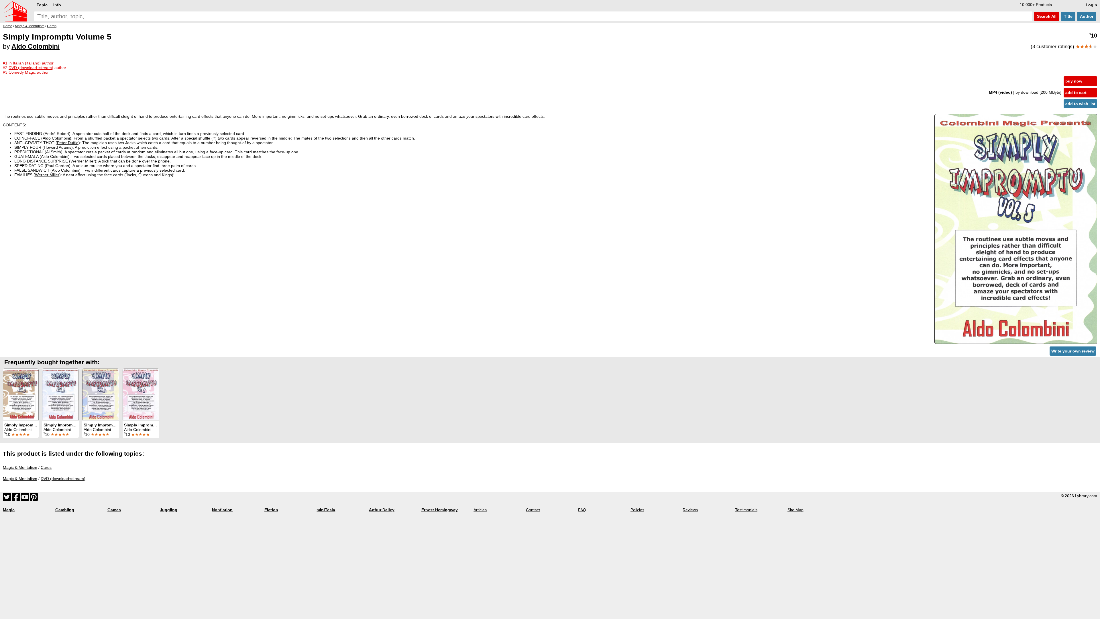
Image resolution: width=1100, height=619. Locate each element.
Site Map (795, 510)
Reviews (690, 510)
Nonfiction (222, 510)
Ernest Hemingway (439, 510)
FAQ (582, 510)
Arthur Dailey (381, 510)
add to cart (1076, 92)
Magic (9, 510)
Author (1087, 16)
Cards (46, 467)
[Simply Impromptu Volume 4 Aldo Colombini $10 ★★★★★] (21, 394)
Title (1068, 16)
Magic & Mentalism (20, 467)
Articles (480, 510)
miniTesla (326, 510)
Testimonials (746, 510)
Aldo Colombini (35, 46)
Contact (533, 510)
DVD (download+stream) (63, 478)
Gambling (64, 510)
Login (1091, 5)
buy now (1073, 81)
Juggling (168, 510)
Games (114, 510)
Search (1046, 16)
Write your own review (1073, 351)
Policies (637, 510)
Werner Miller (82, 161)
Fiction (271, 510)
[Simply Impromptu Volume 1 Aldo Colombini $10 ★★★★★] (100, 394)
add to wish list (1080, 103)
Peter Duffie (67, 142)
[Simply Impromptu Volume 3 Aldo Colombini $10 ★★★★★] (60, 394)
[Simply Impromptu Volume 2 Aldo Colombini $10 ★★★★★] (141, 394)
